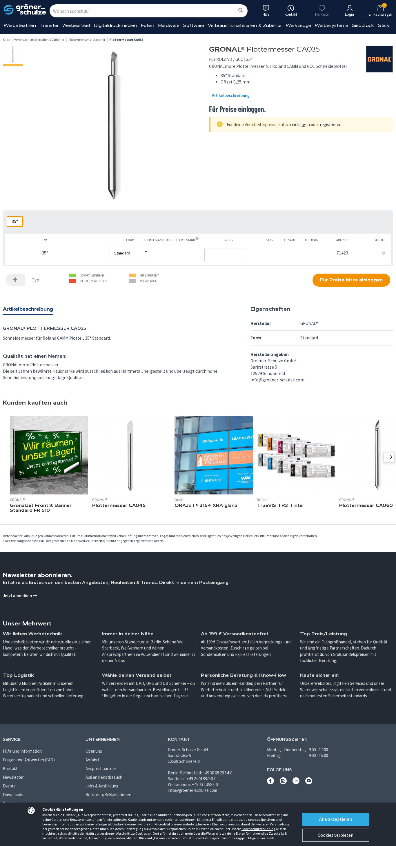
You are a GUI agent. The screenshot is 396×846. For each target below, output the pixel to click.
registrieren (330, 124)
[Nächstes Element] (389, 458)
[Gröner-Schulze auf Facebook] (270, 782)
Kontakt (10, 768)
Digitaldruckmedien (115, 25)
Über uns (94, 751)
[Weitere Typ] (15, 280)
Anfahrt (92, 760)
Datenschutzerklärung (258, 829)
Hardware (168, 25)
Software (193, 25)
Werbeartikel (76, 25)
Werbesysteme (331, 25)
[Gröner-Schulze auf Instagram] (283, 782)
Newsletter (13, 777)
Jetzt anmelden (18, 595)
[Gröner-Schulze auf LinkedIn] (296, 782)
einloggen (301, 124)
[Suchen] (241, 10)
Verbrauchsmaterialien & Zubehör (245, 25)
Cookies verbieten (335, 835)
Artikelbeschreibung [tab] (28, 309)
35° (15, 221)
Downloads (13, 794)
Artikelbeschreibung (231, 95)
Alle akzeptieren (335, 819)
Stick (383, 25)
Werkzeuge (298, 25)
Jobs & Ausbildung (102, 786)
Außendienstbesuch (104, 777)
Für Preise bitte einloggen (351, 280)
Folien (147, 25)
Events (9, 786)
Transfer (49, 25)
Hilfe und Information (22, 751)
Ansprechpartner (101, 768)
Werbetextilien (20, 25)
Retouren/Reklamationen (108, 794)
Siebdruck (363, 25)
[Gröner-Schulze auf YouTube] (308, 782)
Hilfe (266, 14)
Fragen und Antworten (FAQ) (29, 760)
